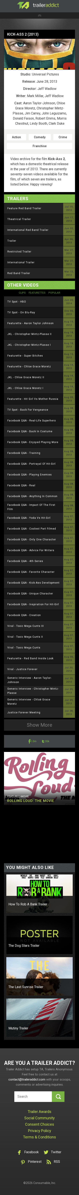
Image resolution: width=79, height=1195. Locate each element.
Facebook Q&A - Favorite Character (31, 571)
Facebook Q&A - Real (21, 485)
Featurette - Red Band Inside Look (30, 658)
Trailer (11, 240)
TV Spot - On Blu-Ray (21, 312)
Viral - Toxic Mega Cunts (23, 647)
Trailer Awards (39, 1111)
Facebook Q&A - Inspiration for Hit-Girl (33, 604)
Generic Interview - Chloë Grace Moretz (28, 701)
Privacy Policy (39, 1130)
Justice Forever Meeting (23, 712)
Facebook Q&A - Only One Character (31, 539)
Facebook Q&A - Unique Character (30, 593)
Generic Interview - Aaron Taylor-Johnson (29, 680)
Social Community (39, 1118)
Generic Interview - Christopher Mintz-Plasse (33, 690)
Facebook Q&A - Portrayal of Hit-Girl (31, 463)
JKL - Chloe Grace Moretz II (25, 377)
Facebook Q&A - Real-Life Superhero (31, 420)
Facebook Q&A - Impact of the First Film (31, 507)
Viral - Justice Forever (22, 669)
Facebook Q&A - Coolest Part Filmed (31, 528)
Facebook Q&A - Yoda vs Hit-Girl (29, 517)
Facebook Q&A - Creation (24, 615)
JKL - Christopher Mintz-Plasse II (29, 334)
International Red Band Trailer (27, 230)
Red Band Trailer (18, 273)
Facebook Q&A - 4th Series (25, 561)
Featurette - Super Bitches (25, 355)
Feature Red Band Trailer (24, 208)
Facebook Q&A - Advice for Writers (30, 550)
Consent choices (39, 1124)
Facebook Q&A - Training (23, 453)
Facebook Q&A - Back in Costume (29, 431)
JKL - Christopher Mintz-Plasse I (29, 344)
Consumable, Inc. (44, 1183)
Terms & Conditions (39, 1137)
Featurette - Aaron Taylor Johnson (30, 323)
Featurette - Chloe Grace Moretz (29, 366)
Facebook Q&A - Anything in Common (32, 496)
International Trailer (21, 262)
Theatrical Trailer (19, 219)
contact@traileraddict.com (26, 1079)
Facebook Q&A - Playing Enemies (29, 474)
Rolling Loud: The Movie (30, 801)
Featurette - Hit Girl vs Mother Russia (32, 398)
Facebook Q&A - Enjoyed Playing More (32, 442)
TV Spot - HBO (16, 301)
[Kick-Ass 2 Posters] (39, 54)
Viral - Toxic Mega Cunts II (25, 636)
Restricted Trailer (19, 251)
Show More (39, 725)
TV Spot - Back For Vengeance (27, 409)
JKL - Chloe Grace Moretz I (25, 388)
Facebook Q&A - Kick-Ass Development (33, 582)
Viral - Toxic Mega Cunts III (25, 626)
